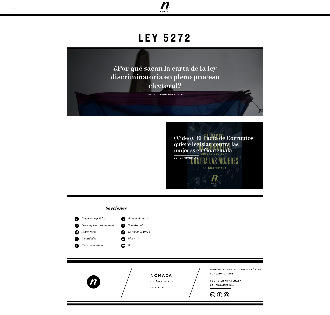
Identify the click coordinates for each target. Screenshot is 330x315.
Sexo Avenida (136, 225)
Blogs (131, 238)
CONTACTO (158, 287)
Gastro (132, 245)
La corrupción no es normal (98, 225)
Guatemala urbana (93, 245)
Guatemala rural (138, 218)
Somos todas (89, 232)
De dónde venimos (139, 232)
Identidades (89, 238)
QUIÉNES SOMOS (161, 281)
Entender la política (93, 218)
